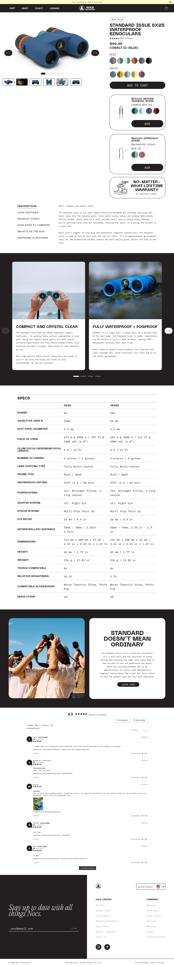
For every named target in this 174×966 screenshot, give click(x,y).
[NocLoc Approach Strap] (121, 154)
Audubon (54, 8)
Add (147, 123)
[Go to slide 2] (48, 74)
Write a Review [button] (140, 720)
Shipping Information (107, 921)
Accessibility (141, 962)
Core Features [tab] (28, 212)
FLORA (142, 111)
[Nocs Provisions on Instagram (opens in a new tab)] (98, 947)
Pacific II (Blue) (113, 74)
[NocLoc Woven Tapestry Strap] (121, 112)
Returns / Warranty (106, 931)
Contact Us (101, 936)
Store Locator (154, 915)
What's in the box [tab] (31, 231)
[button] (143, 753)
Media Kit (151, 926)
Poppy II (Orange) (134, 60)
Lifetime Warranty (156, 936)
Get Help (100, 905)
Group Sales (153, 910)
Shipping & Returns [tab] (32, 238)
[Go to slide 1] (43, 74)
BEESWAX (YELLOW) (120, 74)
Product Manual (103, 915)
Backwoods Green (134, 154)
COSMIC (134, 111)
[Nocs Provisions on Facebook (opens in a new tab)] (107, 947)
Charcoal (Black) (149, 60)
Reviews (150, 931)
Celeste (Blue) (127, 74)
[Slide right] (95, 53)
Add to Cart (137, 85)
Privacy (160, 962)
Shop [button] (12, 8)
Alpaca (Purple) (120, 60)
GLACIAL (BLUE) (127, 60)
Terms (152, 962)
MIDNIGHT (149, 111)
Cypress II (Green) (141, 60)
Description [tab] (26, 206)
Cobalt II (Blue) (113, 60)
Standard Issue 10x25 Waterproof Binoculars (47, 749)
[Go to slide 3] (51, 74)
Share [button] (37, 753)
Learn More (128, 684)
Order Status (102, 926)
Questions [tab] (45, 725)
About (25, 8)
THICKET (156, 111)
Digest (39, 8)
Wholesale (151, 905)
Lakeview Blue (142, 154)
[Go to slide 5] (58, 74)
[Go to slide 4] (55, 74)
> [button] (87, 868)
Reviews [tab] (30, 725)
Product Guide (103, 910)
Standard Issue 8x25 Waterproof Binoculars (46, 858)
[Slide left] (8, 53)
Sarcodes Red (141, 74)
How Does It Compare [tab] (33, 225)
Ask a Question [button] (123, 720)
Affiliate (151, 921)
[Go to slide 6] (62, 74)
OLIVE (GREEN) (134, 74)
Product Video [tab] (28, 219)
